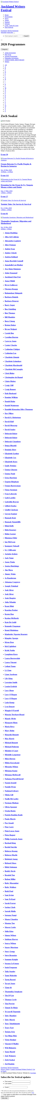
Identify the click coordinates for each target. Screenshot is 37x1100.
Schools (7, 24)
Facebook (4, 31)
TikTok (9, 31)
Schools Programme (11, 56)
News (6, 18)
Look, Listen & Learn (11, 25)
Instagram (15, 31)
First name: (8, 1081)
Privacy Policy (5, 1069)
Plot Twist (8, 54)
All (6, 65)
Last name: (8, 1083)
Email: (7, 1087)
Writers (7, 62)
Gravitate (33, 1073)
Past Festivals (9, 27)
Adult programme (10, 53)
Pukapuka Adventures (11, 58)
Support (7, 22)
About (7, 20)
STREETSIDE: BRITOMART (14, 60)
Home (7, 15)
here (33, 1092)
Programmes (9, 17)
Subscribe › (5, 1098)
